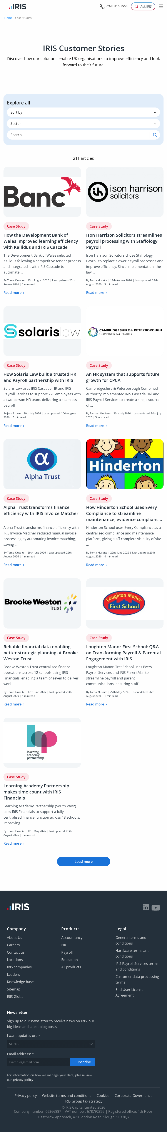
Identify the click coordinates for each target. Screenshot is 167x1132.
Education (69, 959)
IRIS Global (15, 996)
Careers (13, 945)
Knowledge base (20, 981)
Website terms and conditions (66, 1095)
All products (71, 967)
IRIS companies (19, 967)
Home (8, 18)
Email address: (20, 1054)
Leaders (13, 974)
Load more (84, 861)
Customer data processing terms (137, 979)
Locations (15, 959)
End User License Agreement (129, 992)
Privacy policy (26, 1095)
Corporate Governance (133, 1095)
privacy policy (23, 1080)
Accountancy (71, 937)
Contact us (16, 952)
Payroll (67, 952)
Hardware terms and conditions (132, 953)
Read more (12, 292)
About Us (14, 937)
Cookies (103, 1095)
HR (63, 945)
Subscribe (83, 1062)
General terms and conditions (130, 940)
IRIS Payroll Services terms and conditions (137, 966)
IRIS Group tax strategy (83, 1101)
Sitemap (13, 989)
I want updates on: (23, 1035)
